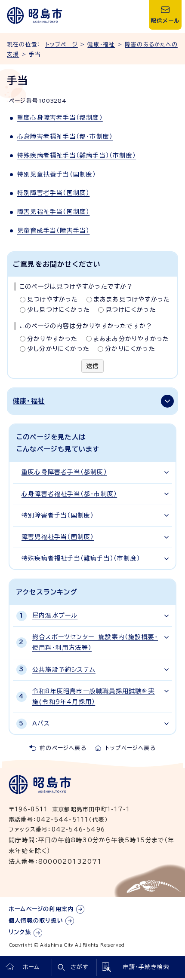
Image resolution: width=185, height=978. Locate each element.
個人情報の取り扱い (36, 920)
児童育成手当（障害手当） (53, 231)
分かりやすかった (52, 339)
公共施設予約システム (64, 670)
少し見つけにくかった (58, 310)
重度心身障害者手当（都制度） (60, 118)
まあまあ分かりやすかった (131, 339)
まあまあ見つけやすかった (132, 299)
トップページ (61, 44)
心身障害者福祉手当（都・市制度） (65, 137)
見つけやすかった (52, 299)
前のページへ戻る (63, 748)
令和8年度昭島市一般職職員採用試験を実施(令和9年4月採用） (93, 696)
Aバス (41, 723)
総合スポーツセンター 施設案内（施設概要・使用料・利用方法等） (95, 642)
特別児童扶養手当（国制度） (56, 174)
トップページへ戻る (130, 748)
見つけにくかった (130, 310)
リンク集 (20, 932)
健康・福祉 (101, 44)
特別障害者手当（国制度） (53, 193)
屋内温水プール (54, 615)
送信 (92, 366)
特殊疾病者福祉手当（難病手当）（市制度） (76, 155)
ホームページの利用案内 (41, 909)
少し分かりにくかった (58, 349)
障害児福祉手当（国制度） (53, 212)
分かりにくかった (130, 349)
